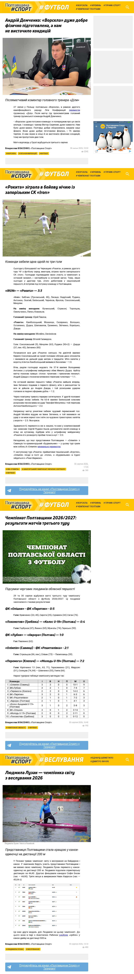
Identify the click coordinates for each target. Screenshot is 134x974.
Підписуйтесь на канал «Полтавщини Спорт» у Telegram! (49, 490)
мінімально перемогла (49, 446)
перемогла (74, 110)
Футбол (56, 7)
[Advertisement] (113, 32)
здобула (63, 935)
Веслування (63, 759)
